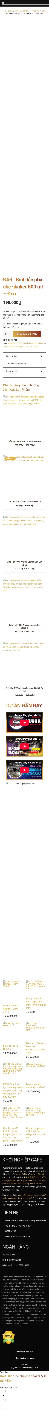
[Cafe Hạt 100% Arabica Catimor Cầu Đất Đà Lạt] (24, 537)
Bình (43, 11)
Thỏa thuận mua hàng (24, 1358)
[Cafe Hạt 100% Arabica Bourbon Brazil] (24, 416)
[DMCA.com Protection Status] (8, 1344)
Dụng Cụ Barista (22, 11)
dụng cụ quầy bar (25, 346)
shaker (36, 346)
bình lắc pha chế (22, 343)
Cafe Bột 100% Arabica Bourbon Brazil (24, 501)
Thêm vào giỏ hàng (27, 334)
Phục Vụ (35, 11)
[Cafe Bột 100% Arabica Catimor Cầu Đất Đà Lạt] (24, 663)
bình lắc (11, 343)
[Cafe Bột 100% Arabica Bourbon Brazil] (24, 476)
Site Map (24, 1364)
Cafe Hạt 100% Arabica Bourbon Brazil (24, 441)
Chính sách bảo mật (24, 1352)
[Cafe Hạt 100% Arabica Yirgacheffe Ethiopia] (24, 600)
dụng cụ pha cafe (37, 343)
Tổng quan (7, 11)
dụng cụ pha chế (10, 346)
